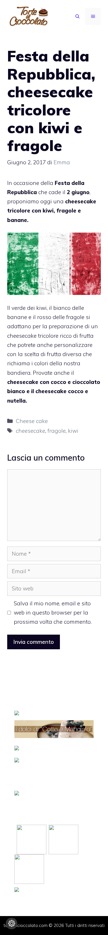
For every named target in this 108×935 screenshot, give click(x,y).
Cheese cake (32, 421)
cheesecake (30, 430)
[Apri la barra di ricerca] (77, 16)
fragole (57, 430)
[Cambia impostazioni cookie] (11, 923)
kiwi (73, 430)
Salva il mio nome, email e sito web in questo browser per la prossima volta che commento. (53, 612)
